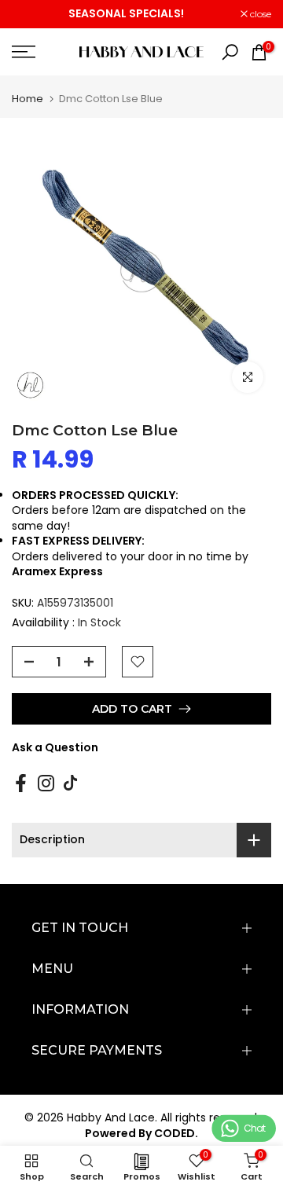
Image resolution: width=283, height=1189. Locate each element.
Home (27, 98)
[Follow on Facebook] (21, 783)
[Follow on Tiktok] (70, 783)
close (259, 14)
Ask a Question (55, 747)
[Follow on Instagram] (46, 783)
